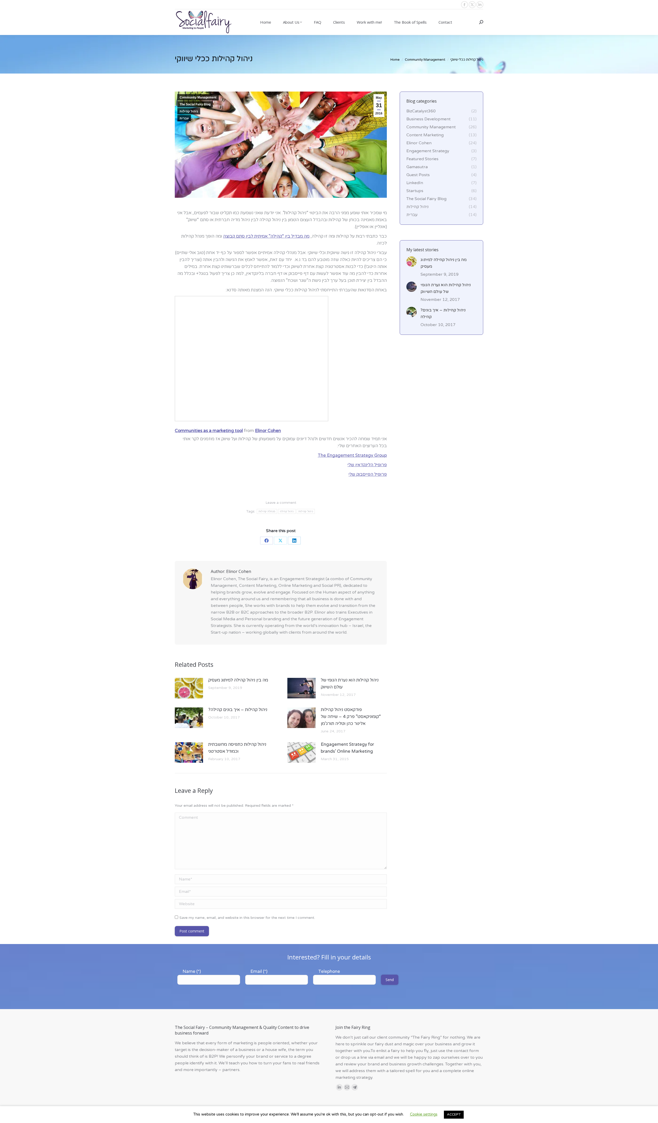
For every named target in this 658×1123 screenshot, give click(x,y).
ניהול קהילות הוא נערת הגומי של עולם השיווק (350, 683)
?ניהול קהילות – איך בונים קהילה (237, 709)
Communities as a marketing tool (209, 430)
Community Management (198, 97)
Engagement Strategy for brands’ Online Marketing (347, 748)
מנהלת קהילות (267, 511)
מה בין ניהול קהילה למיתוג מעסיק (238, 680)
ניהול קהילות (189, 111)
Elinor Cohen (268, 430)
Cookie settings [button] (423, 1114)
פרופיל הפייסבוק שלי (368, 474)
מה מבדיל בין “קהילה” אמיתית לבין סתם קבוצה (266, 236)
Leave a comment (281, 502)
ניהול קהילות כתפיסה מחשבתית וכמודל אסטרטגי (237, 748)
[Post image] (189, 688)
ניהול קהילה (287, 511)
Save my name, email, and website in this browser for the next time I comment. (247, 917)
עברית (184, 118)
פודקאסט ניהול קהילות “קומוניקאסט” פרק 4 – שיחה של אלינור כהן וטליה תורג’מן (351, 716)
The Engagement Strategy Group (352, 455)
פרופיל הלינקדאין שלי (367, 465)
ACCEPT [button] (454, 1114)
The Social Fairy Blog (195, 104)
